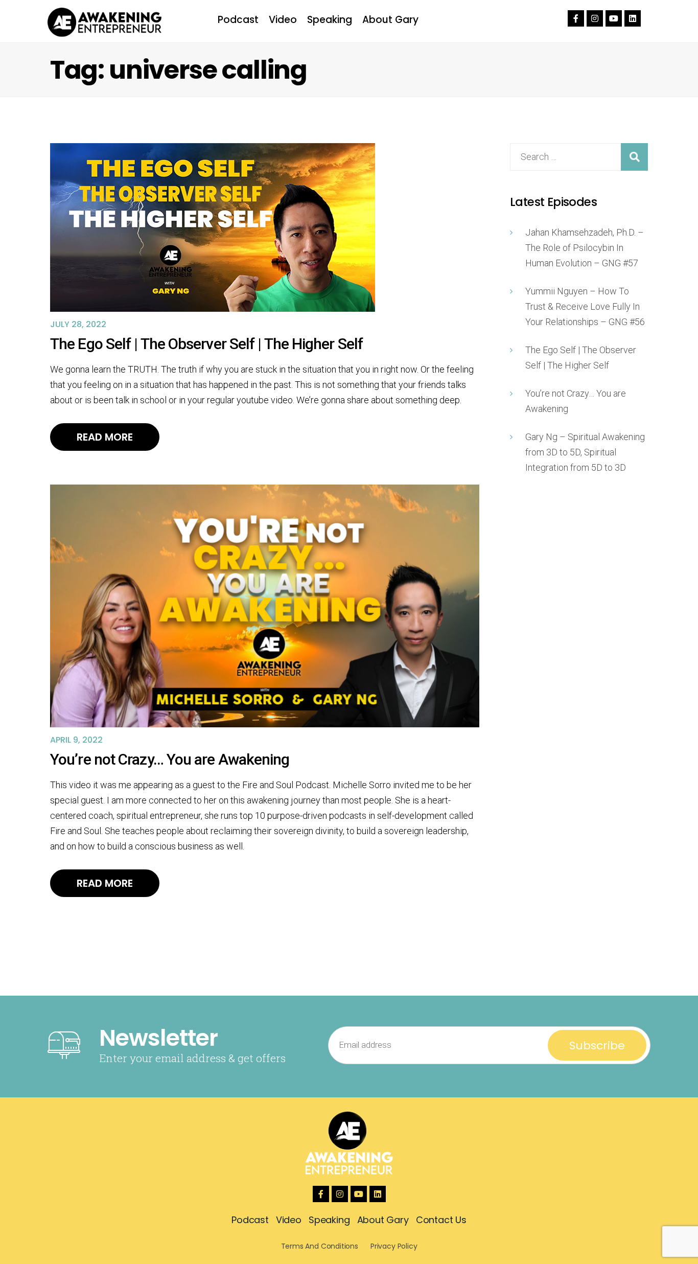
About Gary (390, 20)
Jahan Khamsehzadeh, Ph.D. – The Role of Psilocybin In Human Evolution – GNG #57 (584, 247)
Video (283, 20)
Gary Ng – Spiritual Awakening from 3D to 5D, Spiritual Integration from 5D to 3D (585, 452)
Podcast (238, 20)
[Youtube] (614, 18)
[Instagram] (595, 18)
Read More (105, 437)
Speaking (329, 20)
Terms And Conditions (319, 1246)
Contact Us (441, 1219)
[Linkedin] (632, 18)
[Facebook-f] (576, 18)
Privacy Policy (393, 1246)
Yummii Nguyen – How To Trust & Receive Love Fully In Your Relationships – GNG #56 (585, 306)
